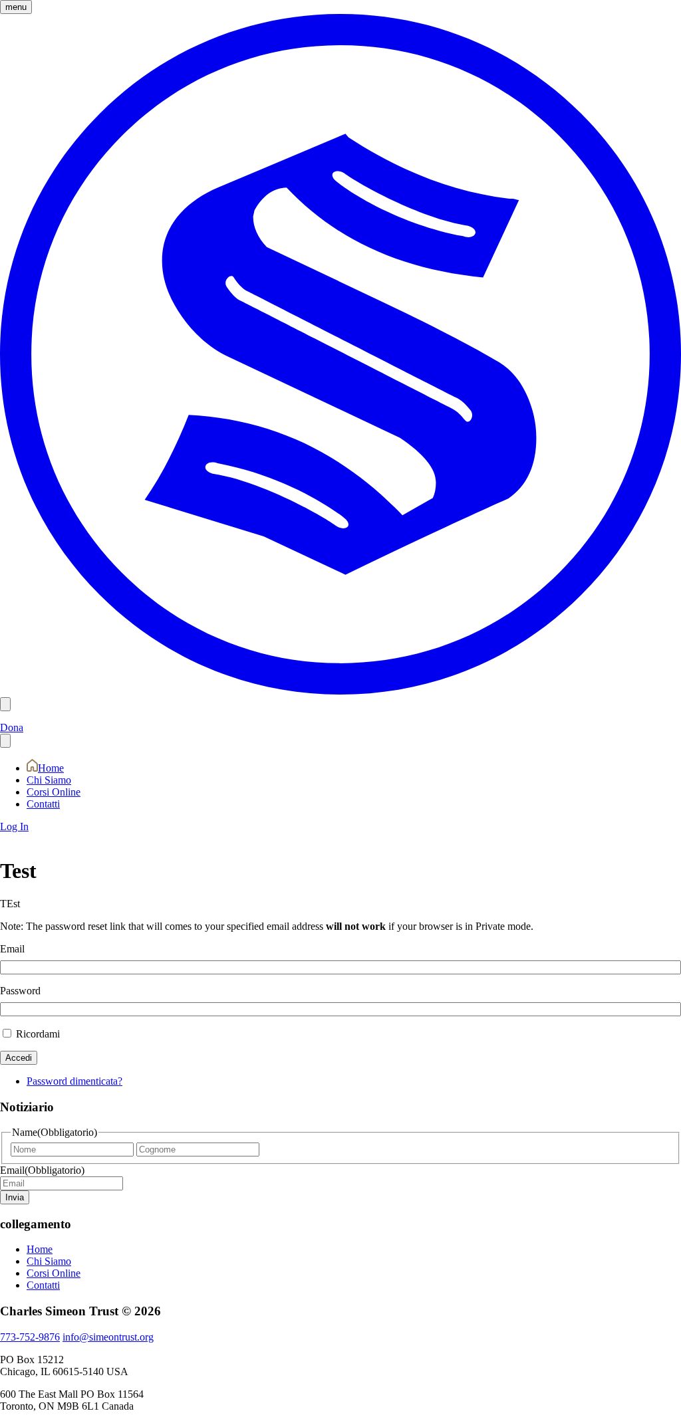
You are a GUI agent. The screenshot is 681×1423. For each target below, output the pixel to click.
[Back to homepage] (340, 691)
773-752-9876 (30, 1337)
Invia (14, 1197)
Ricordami (38, 1034)
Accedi (18, 1058)
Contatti (43, 804)
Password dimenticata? (74, 1081)
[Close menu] (5, 741)
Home (51, 768)
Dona (11, 727)
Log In (14, 826)
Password (20, 990)
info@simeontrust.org (108, 1337)
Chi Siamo (49, 780)
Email (12, 948)
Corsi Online (53, 792)
